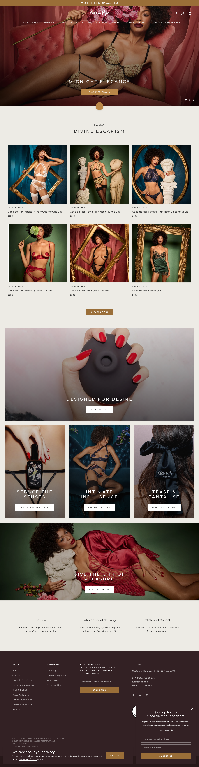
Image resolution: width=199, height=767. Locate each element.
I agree (114, 755)
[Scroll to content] (99, 106)
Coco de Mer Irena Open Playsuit (89, 290)
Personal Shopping (22, 704)
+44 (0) (156, 671)
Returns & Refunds (22, 699)
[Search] (176, 13)
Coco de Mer (15, 208)
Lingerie (49, 22)
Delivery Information (23, 685)
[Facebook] (133, 695)
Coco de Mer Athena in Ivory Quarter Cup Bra (35, 211)
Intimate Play (98, 22)
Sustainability (54, 685)
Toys (63, 22)
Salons (129, 22)
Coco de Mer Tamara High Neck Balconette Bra (160, 211)
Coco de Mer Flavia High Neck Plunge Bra (95, 211)
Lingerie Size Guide (22, 680)
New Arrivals (28, 22)
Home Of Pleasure (167, 22)
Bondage (77, 22)
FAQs (15, 670)
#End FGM (52, 680)
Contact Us (18, 675)
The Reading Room (57, 675)
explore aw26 (99, 312)
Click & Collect (19, 690)
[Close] (192, 708)
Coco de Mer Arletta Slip (146, 290)
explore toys (99, 92)
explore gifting (99, 589)
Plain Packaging (20, 695)
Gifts (116, 22)
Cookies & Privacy (28, 759)
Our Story (51, 670)
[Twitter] (140, 695)
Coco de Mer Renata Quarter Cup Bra (30, 290)
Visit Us (144, 22)
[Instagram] (147, 695)
